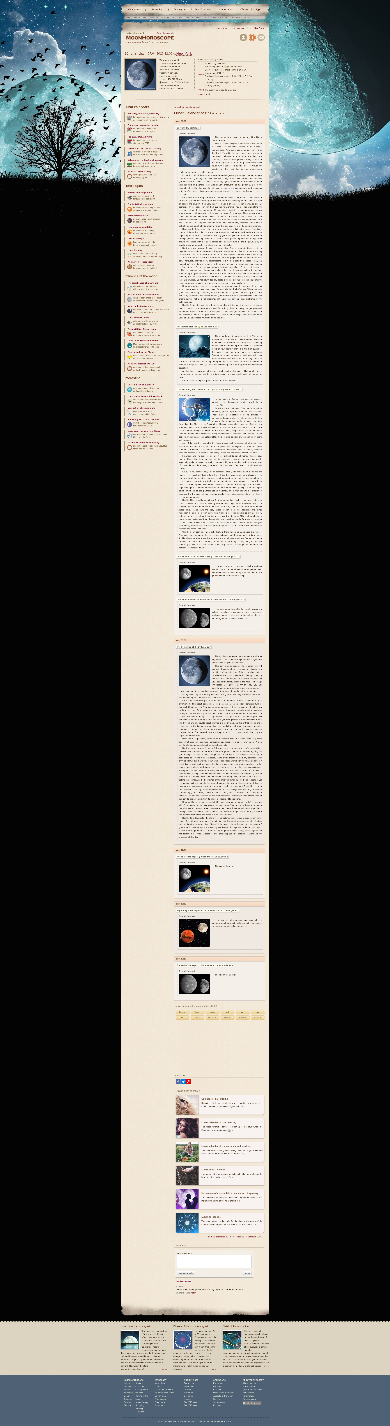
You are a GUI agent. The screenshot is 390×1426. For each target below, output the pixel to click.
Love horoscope (136, 239)
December (188, 1396)
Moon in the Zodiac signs (140, 306)
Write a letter (249, 1386)
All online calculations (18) (141, 364)
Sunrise (216, 1399)
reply (193, 1293)
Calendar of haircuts (138, 148)
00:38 (201, 90)
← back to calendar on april (187, 107)
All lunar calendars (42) (139, 171)
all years (147, 137)
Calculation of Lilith (164, 1389)
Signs (258, 9)
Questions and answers (254, 1389)
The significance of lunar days (143, 283)
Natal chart (160, 1383)
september (212, 1017)
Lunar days (225, 9)
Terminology (248, 1396)
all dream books (155, 396)
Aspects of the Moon (223, 1396)
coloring (157, 148)
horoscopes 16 (237, 1237)
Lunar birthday (135, 250)
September (189, 1386)
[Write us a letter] (261, 38)
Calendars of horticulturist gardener (145, 160)
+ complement (238, 28)
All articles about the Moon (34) (143, 442)
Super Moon (219, 1402)
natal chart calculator (181, 17)
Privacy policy (249, 1399)
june (257, 1012)
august (197, 1017)
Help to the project (252, 1403)
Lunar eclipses (135, 317)
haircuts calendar (150, 17)
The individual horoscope (140, 204)
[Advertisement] (220, 1047)
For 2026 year (203, 9)
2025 (140, 137)
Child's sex (140, 1386)
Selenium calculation (164, 1393)
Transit (158, 1386)
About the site (249, 1383)
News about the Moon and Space (144, 431)
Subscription (248, 1393)
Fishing (127, 1405)
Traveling (139, 1412)
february (197, 1012)
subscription (222, 28)
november (242, 1017)
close (247, 1273)
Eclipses (217, 1389)
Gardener (128, 1399)
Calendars (134, 9)
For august (180, 9)
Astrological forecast (138, 216)
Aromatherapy (142, 1402)
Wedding (139, 1408)
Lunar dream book (137, 396)
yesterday (154, 114)
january (182, 1012)
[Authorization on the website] (243, 38)
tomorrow (143, 114)
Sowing (127, 1402)
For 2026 (132, 137)
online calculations (200, 17)
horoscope (165, 17)
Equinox (217, 1405)
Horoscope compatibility (140, 227)
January (187, 1399)
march (212, 1012)
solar (146, 317)
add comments (186, 1273)
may (242, 1012)
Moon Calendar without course (143, 340)
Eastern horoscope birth (140, 192)
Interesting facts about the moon (144, 419)
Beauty (127, 1396)
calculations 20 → (254, 1237)
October (187, 1389)
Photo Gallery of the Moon (141, 385)
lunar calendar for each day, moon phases (148, 42)
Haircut (127, 1383)
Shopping (139, 1405)
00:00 (201, 74)
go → (164, 1369)
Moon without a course (223, 1393)
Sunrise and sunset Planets (141, 352)
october (227, 1017)
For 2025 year (190, 1405)
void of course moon (220, 17)
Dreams (139, 1383)
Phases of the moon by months (143, 294)
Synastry (159, 1405)
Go (242, 1106)
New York (259, 28)
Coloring (128, 1386)
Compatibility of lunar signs (142, 329)
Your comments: (184, 1254)
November (188, 1393)
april (227, 1012)
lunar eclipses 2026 (240, 17)
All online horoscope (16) (140, 262)
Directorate (160, 1402)
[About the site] (252, 38)
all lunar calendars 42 (218, 1237)
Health (127, 1389)
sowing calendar (133, 17)
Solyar (157, 1396)
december (258, 1017)
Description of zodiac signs (141, 408)
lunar (164, 1396)
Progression (160, 1399)
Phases (244, 9)
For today (157, 9)
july (182, 1017)
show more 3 (204, 94)
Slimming (128, 1393)
